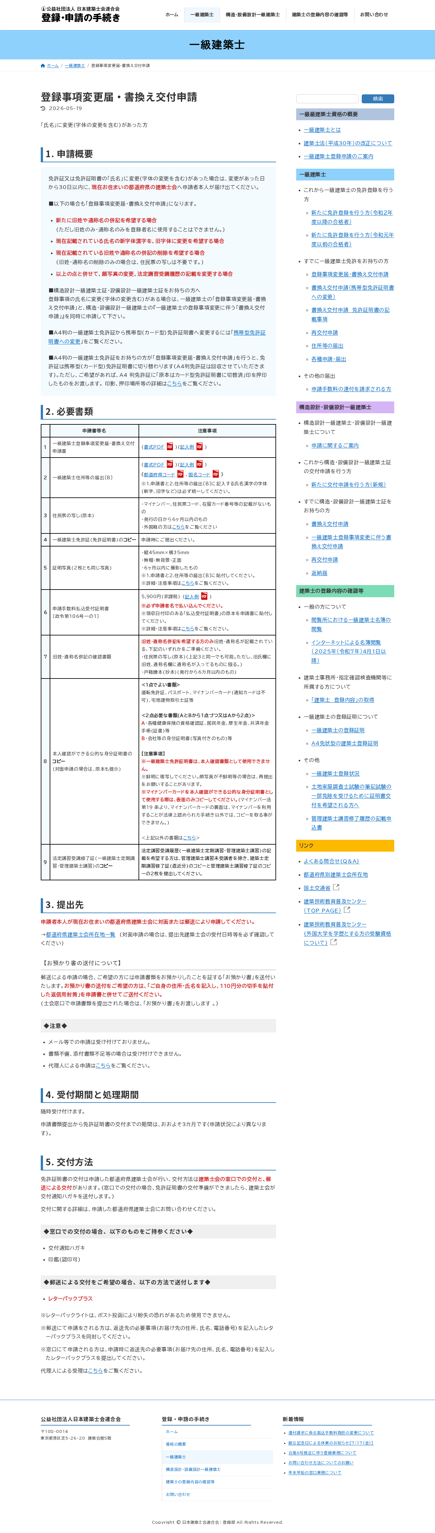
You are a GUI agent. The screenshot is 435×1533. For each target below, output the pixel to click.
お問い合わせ (178, 1494)
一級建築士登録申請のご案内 (338, 156)
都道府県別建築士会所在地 (336, 874)
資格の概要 (176, 1444)
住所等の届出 (327, 345)
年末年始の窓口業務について (315, 1472)
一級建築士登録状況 (335, 773)
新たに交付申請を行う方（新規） (348, 484)
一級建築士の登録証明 (338, 730)
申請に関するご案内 (335, 445)
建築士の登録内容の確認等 (190, 1482)
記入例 (187, 447)
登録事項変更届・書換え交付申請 (350, 274)
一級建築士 (176, 1456)
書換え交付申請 (330, 523)
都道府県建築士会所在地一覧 (81, 934)
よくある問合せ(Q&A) (332, 861)
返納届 (319, 573)
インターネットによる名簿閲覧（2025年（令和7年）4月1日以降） (348, 652)
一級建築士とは (322, 130)
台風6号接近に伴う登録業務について (323, 1453)
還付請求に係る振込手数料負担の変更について (331, 1432)
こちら (174, 383)
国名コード (199, 475)
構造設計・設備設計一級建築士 (193, 1469)
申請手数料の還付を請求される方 (351, 389)
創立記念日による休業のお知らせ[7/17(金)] (331, 1443)
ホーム (172, 1432)
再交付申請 (324, 332)
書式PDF (154, 447)
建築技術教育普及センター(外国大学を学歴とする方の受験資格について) (347, 933)
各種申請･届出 (328, 359)
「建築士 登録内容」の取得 (342, 700)
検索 (378, 98)
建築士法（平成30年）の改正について (348, 143)
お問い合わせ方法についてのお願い (321, 1462)
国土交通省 (317, 888)
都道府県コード (159, 475)
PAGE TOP (416, 1477)
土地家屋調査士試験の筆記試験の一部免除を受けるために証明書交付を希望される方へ (351, 796)
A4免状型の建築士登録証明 (344, 743)
